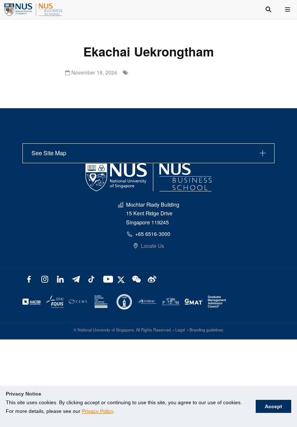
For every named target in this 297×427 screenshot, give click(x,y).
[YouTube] (106, 278)
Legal (180, 330)
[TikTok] (91, 278)
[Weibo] (151, 278)
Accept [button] (273, 406)
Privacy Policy (97, 411)
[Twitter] (122, 278)
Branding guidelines (206, 330)
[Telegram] (76, 278)
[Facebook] (29, 278)
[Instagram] (44, 278)
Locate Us (152, 245)
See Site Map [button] (49, 153)
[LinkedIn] (60, 278)
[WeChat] (135, 278)
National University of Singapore (106, 330)
